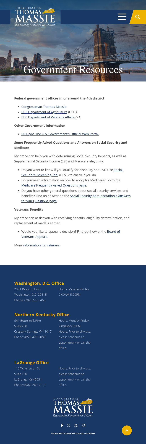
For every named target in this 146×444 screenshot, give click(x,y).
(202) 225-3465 (35, 300)
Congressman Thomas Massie (43, 106)
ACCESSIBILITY (67, 433)
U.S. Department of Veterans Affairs (48, 117)
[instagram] (83, 425)
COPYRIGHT (89, 433)
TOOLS (79, 433)
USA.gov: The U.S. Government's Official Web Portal (60, 134)
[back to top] (127, 430)
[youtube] (75, 425)
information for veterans (41, 245)
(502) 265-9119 (35, 385)
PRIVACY (55, 433)
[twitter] (68, 425)
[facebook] (62, 425)
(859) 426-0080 (35, 337)
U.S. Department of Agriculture (44, 112)
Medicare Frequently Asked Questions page (53, 185)
